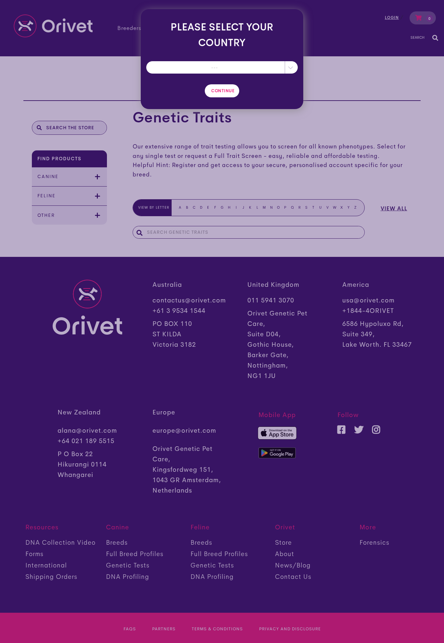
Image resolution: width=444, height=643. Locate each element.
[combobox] (222, 67)
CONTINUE (222, 90)
